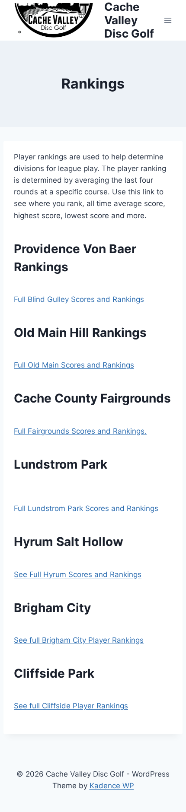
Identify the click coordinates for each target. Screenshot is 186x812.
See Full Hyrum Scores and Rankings (77, 574)
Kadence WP (112, 785)
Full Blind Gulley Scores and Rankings (79, 299)
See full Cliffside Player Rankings (71, 705)
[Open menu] (168, 20)
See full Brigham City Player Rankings (79, 640)
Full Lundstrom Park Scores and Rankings (86, 508)
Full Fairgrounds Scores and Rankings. (80, 431)
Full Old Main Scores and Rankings (74, 365)
